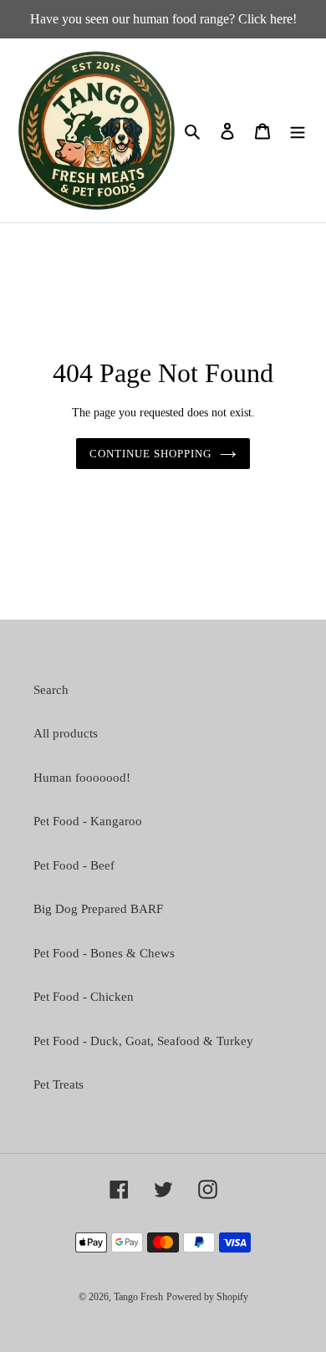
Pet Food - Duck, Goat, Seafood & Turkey (143, 1041)
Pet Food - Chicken (83, 996)
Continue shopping (150, 453)
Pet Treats (58, 1084)
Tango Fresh (138, 1297)
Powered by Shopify (207, 1297)
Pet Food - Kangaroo (87, 821)
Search (51, 689)
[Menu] (297, 131)
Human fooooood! (81, 777)
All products (65, 733)
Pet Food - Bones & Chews (104, 953)
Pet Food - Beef (74, 865)
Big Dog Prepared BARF (98, 909)
